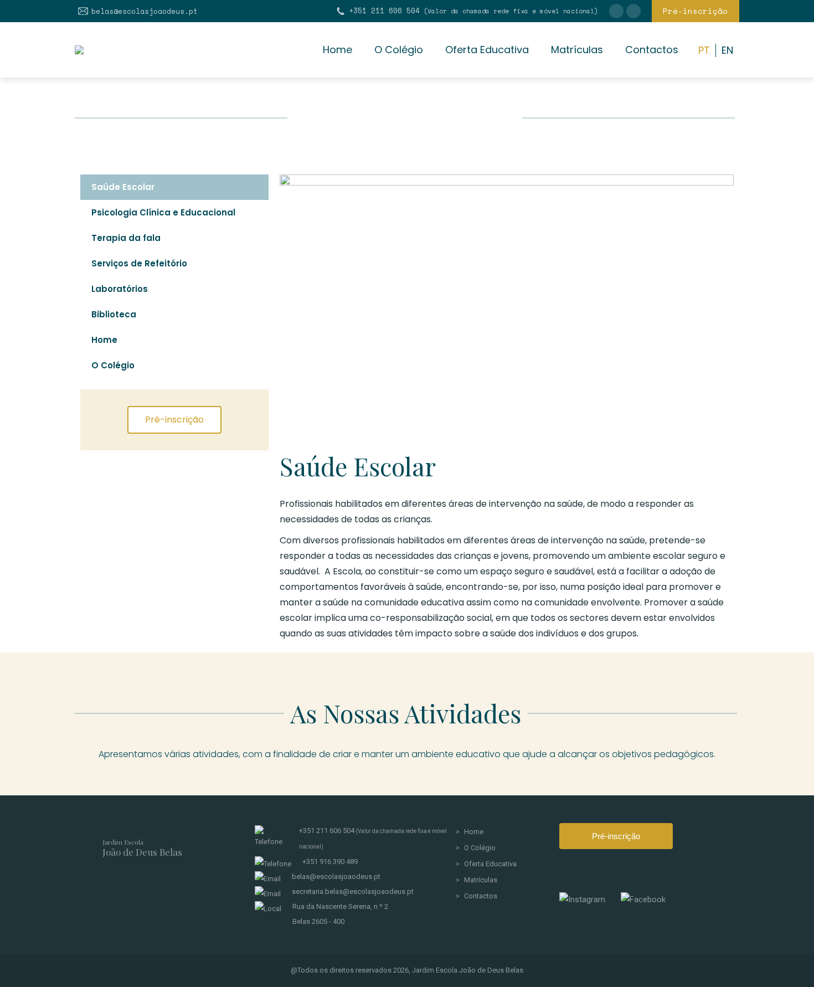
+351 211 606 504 (473, 11)
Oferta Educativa (490, 864)
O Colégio (113, 365)
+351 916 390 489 (330, 861)
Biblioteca (113, 314)
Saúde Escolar (122, 187)
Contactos (480, 896)
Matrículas (480, 880)
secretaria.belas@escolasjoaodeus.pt (353, 891)
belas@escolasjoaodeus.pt (144, 11)
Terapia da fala (126, 238)
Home (104, 340)
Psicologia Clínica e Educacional (163, 212)
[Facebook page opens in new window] (633, 11)
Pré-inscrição (616, 836)
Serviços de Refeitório (139, 263)
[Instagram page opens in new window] (616, 11)
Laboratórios (119, 289)
